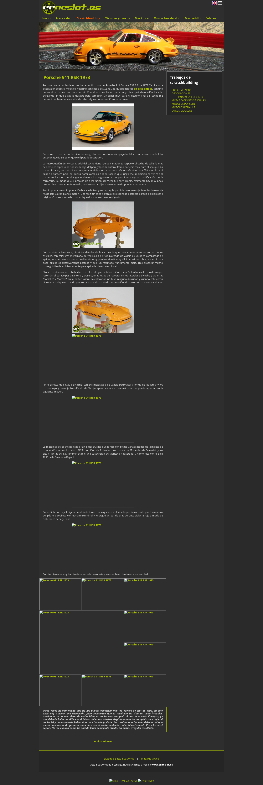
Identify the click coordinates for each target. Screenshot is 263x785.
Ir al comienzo (103, 741)
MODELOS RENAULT (183, 107)
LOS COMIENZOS (181, 90)
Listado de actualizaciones (119, 758)
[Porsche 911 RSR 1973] (103, 126)
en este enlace (143, 88)
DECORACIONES (181, 93)
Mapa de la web (150, 758)
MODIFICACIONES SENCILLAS (189, 100)
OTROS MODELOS (182, 110)
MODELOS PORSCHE (183, 103)
